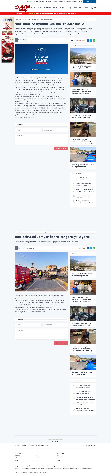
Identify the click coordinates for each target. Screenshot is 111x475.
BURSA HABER (38, 8)
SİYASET (75, 8)
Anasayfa (18, 19)
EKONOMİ (55, 8)
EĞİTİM (87, 8)
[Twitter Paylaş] (91, 40)
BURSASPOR (47, 8)
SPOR (80, 8)
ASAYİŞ (69, 8)
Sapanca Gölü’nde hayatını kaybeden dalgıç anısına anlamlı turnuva (52, 14)
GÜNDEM (62, 8)
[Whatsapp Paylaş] (94, 40)
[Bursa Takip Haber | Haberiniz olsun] (22, 8)
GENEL (24, 440)
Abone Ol (72, 40)
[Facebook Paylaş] (88, 40)
